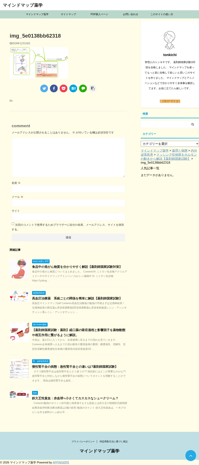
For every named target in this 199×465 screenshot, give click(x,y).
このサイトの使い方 (161, 14)
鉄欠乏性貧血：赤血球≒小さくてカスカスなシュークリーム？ (75, 398)
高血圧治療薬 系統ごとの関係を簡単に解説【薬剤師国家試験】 (77, 298)
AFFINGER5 (61, 462)
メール (17, 196)
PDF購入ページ (99, 14)
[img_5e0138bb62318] (73, 88)
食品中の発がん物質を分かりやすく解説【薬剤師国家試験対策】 (77, 266)
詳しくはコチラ (170, 101)
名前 (16, 182)
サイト (16, 210)
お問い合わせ (130, 14)
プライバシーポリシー (83, 441)
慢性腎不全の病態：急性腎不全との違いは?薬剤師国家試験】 (75, 366)
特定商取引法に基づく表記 (114, 441)
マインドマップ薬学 (23, 5)
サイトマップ (68, 14)
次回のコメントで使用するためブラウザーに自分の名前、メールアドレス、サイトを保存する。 (68, 227)
